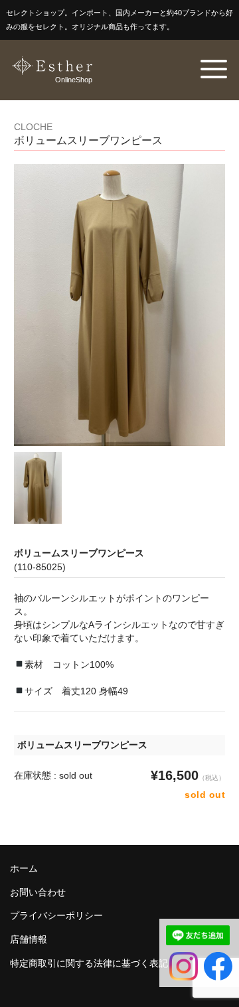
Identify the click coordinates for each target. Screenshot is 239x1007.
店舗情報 (28, 939)
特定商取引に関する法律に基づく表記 (89, 963)
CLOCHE (33, 126)
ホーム (24, 868)
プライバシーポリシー (56, 915)
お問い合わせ (38, 892)
